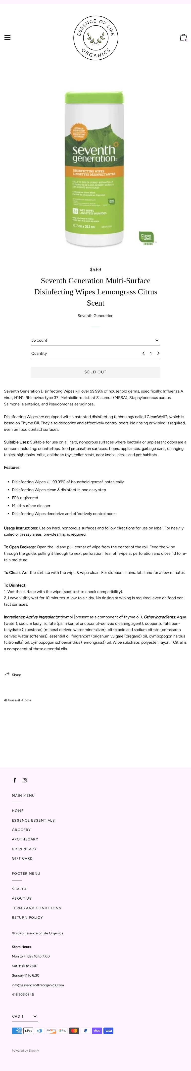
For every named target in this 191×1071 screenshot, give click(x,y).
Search (20, 889)
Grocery (21, 830)
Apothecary (25, 839)
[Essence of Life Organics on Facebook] (14, 780)
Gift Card (22, 858)
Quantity (39, 353)
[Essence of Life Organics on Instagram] (25, 780)
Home (18, 811)
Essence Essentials (33, 820)
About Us (22, 898)
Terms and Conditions (36, 908)
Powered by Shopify (25, 1050)
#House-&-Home (18, 700)
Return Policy (27, 917)
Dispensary (24, 849)
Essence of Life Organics (43, 933)
